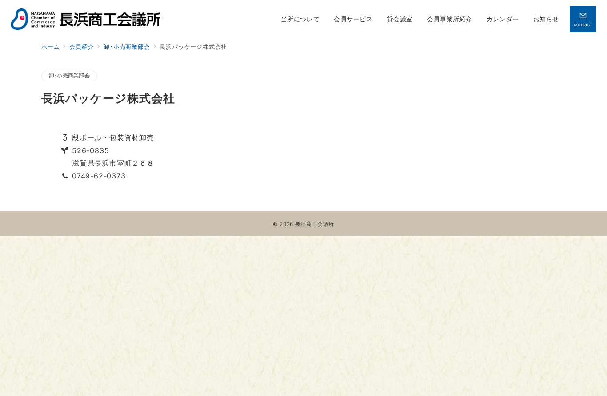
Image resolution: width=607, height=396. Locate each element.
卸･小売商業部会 (69, 76)
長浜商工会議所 (314, 224)
